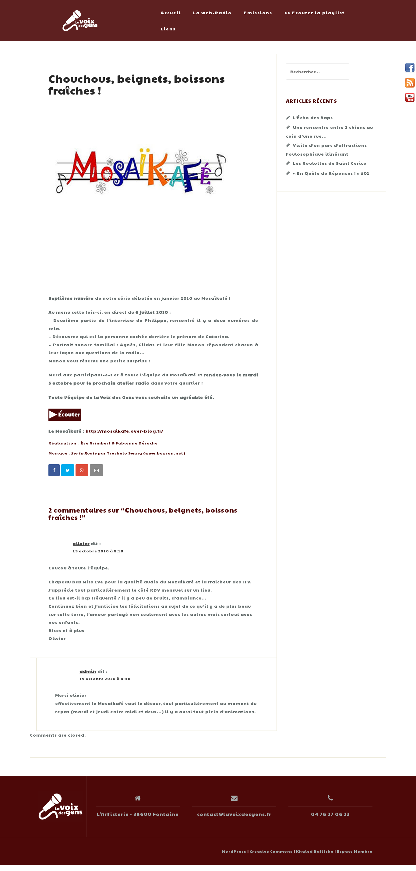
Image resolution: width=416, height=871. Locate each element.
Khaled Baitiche (314, 851)
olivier (81, 543)
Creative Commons (271, 851)
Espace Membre (354, 851)
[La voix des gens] (60, 806)
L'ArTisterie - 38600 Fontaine (138, 814)
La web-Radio (212, 12)
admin (87, 671)
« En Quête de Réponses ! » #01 (331, 173)
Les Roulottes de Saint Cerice (329, 163)
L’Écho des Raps (313, 117)
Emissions (258, 12)
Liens (168, 29)
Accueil (171, 12)
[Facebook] (410, 68)
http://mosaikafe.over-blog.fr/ (125, 431)
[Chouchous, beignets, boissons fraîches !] (139, 193)
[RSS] (410, 83)
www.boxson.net (164, 453)
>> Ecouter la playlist (314, 12)
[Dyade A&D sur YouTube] (410, 97)
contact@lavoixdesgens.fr (234, 814)
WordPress (234, 851)
